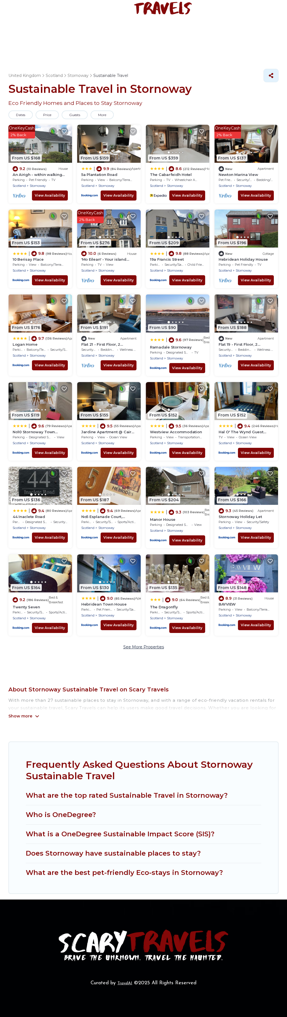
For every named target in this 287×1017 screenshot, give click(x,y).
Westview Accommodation (176, 432)
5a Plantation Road (99, 174)
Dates (20, 115)
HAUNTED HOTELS (122, 34)
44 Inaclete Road (29, 516)
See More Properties (143, 646)
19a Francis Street (167, 259)
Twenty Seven (26, 607)
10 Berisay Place (28, 259)
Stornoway (38, 186)
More (102, 115)
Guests (74, 115)
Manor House (162, 519)
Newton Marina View (238, 174)
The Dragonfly (164, 607)
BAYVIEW (227, 604)
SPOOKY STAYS (72, 34)
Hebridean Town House (104, 604)
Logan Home (25, 344)
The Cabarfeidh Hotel (171, 174)
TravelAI (124, 983)
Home (37, 34)
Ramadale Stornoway (170, 347)
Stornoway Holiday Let (240, 516)
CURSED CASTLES (226, 34)
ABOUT (250, 52)
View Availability (50, 195)
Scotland (19, 186)
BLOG (263, 34)
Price (47, 115)
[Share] (271, 75)
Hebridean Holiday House (243, 259)
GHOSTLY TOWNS (174, 34)
